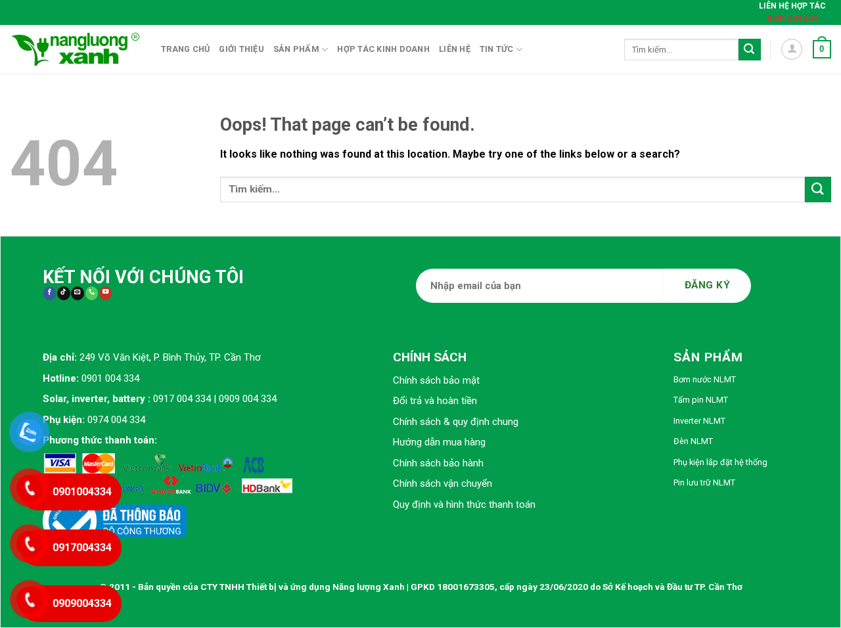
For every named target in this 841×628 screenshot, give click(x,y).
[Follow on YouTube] (105, 293)
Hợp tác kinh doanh (383, 49)
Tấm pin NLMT (700, 400)
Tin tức (497, 49)
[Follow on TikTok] (63, 293)
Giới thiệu (241, 49)
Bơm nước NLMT (704, 379)
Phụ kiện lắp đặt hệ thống (720, 462)
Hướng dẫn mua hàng (439, 442)
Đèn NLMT (693, 441)
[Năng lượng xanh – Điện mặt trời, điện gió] (75, 49)
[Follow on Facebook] (49, 293)
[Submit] (750, 50)
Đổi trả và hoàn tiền (435, 401)
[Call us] (91, 293)
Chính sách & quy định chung (455, 422)
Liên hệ (454, 49)
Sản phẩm (296, 49)
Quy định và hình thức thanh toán (464, 504)
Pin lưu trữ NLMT (704, 482)
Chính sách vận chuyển (442, 483)
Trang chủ (185, 49)
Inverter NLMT (699, 421)
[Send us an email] (77, 293)
